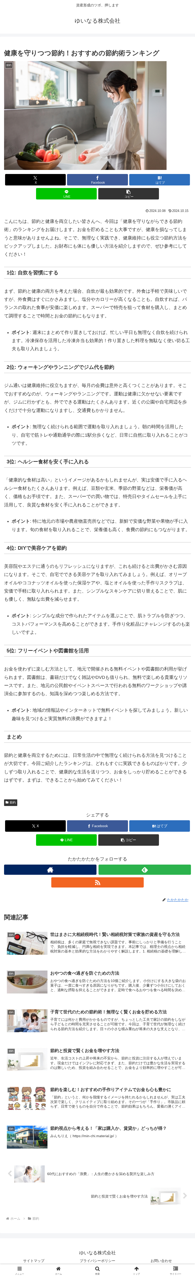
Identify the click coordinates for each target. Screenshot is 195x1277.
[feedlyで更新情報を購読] (145, 870)
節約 (13, 802)
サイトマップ (33, 1261)
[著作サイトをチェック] (50, 870)
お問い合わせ (161, 1261)
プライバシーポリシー (97, 1261)
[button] (128, 193)
